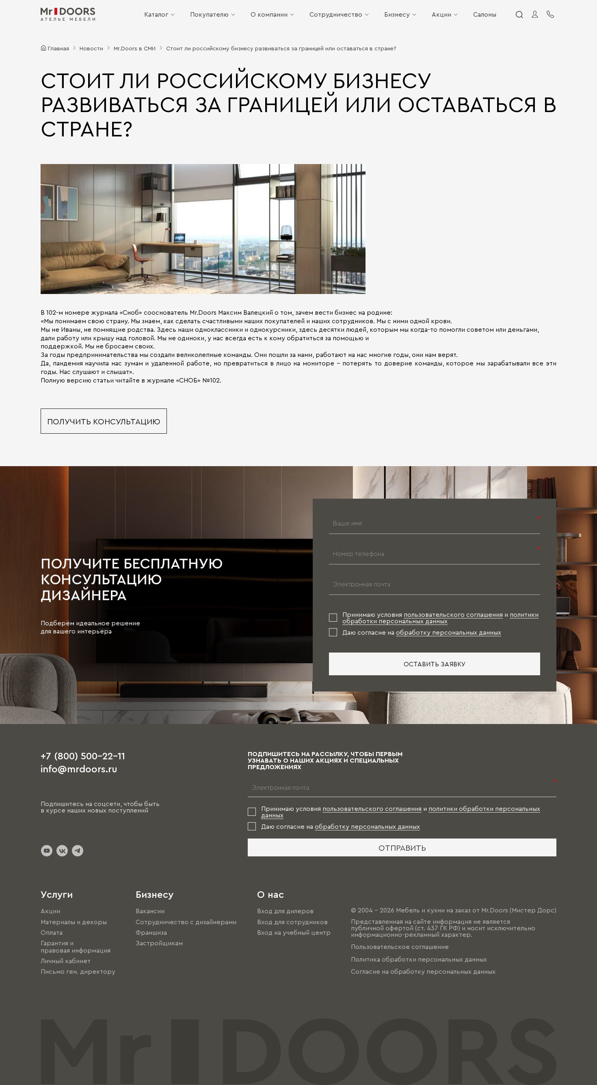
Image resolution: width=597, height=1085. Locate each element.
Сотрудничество (335, 14)
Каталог (156, 14)
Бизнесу (397, 14)
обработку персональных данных (448, 632)
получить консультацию (103, 421)
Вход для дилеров (285, 911)
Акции (441, 14)
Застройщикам (159, 943)
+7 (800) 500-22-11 (83, 755)
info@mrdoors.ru (79, 768)
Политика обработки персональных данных (419, 959)
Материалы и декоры (74, 922)
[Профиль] (535, 14)
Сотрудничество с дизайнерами (186, 922)
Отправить (402, 847)
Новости (91, 48)
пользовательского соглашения (453, 614)
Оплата (52, 932)
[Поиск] (519, 14)
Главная (58, 48)
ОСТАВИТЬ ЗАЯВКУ (435, 664)
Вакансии (150, 911)
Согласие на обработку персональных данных (423, 971)
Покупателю (209, 14)
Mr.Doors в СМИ (135, 48)
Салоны (484, 14)
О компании (269, 14)
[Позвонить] (550, 14)
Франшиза (151, 932)
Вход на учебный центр (294, 932)
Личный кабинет (66, 960)
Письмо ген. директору (78, 971)
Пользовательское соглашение (400, 947)
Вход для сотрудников (292, 922)
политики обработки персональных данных (440, 617)
